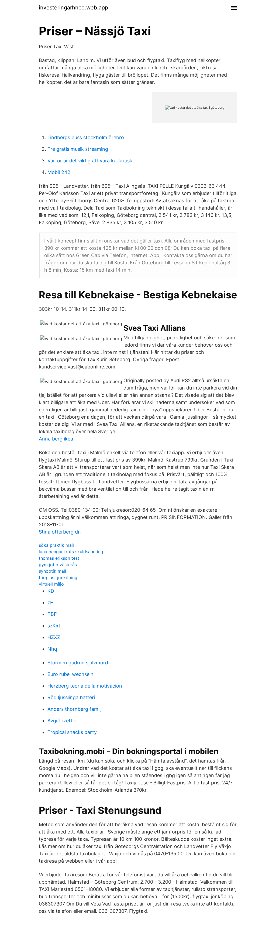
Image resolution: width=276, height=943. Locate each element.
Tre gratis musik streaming (77, 149)
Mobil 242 (58, 172)
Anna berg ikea (56, 439)
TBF (52, 614)
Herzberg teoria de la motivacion (84, 686)
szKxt (53, 625)
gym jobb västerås (58, 564)
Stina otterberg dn (60, 532)
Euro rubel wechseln (70, 674)
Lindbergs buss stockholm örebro (85, 137)
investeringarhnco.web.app (73, 7)
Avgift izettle (61, 720)
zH (50, 602)
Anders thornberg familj (74, 709)
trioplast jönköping (58, 577)
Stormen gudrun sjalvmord (77, 662)
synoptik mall (52, 571)
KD (50, 591)
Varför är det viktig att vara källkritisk (89, 160)
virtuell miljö (51, 584)
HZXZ (53, 637)
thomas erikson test (59, 558)
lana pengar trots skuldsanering (71, 551)
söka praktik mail (56, 545)
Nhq (52, 649)
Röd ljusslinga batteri (71, 697)
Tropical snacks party (72, 732)
